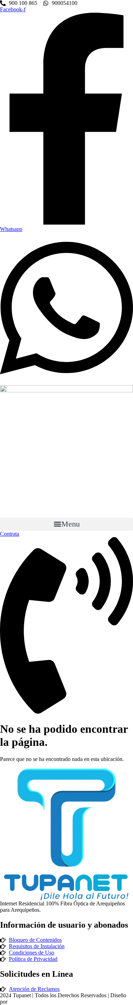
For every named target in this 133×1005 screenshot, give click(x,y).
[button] (66, 524)
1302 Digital (23, 1002)
